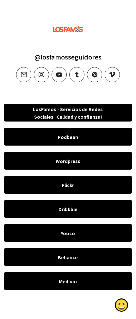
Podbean (68, 137)
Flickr (68, 185)
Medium (68, 281)
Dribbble (68, 209)
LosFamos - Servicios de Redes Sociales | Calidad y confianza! (68, 113)
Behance (68, 257)
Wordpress (68, 161)
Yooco (68, 233)
